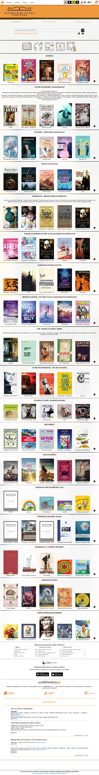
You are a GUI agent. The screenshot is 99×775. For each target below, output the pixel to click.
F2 (89, 2)
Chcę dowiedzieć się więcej (40, 773)
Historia (17, 2)
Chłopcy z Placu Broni (19, 652)
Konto (32, 2)
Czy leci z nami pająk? (67, 651)
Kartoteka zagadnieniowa (82, 22)
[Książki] (27, 51)
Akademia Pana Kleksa (43, 654)
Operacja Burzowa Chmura (68, 652)
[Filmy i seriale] (60, 51)
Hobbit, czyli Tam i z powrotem (21, 649)
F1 (85, 2)
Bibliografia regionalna (49, 22)
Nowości (9, 2)
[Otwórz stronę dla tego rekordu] (11, 73)
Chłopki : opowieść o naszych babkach (46, 652)
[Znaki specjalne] (82, 33)
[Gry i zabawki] (72, 51)
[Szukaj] (82, 30)
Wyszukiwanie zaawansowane (23, 33)
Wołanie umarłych (42, 655)
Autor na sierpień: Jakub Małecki (22, 708)
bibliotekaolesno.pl (19, 715)
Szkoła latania (17, 651)
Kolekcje (35, 33)
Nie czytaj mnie (65, 655)
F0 (82, 2)
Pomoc (25, 2)
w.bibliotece (48, 686)
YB (73, 2)
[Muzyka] (38, 51)
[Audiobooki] (49, 51)
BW (69, 2)
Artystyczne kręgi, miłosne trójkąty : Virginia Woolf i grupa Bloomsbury (77, 649)
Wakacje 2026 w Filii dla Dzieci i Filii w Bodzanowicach (29, 739)
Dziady (15, 654)
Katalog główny (16, 22)
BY (77, 2)
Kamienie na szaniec (18, 655)
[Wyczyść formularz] (78, 33)
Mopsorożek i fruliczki (67, 654)
